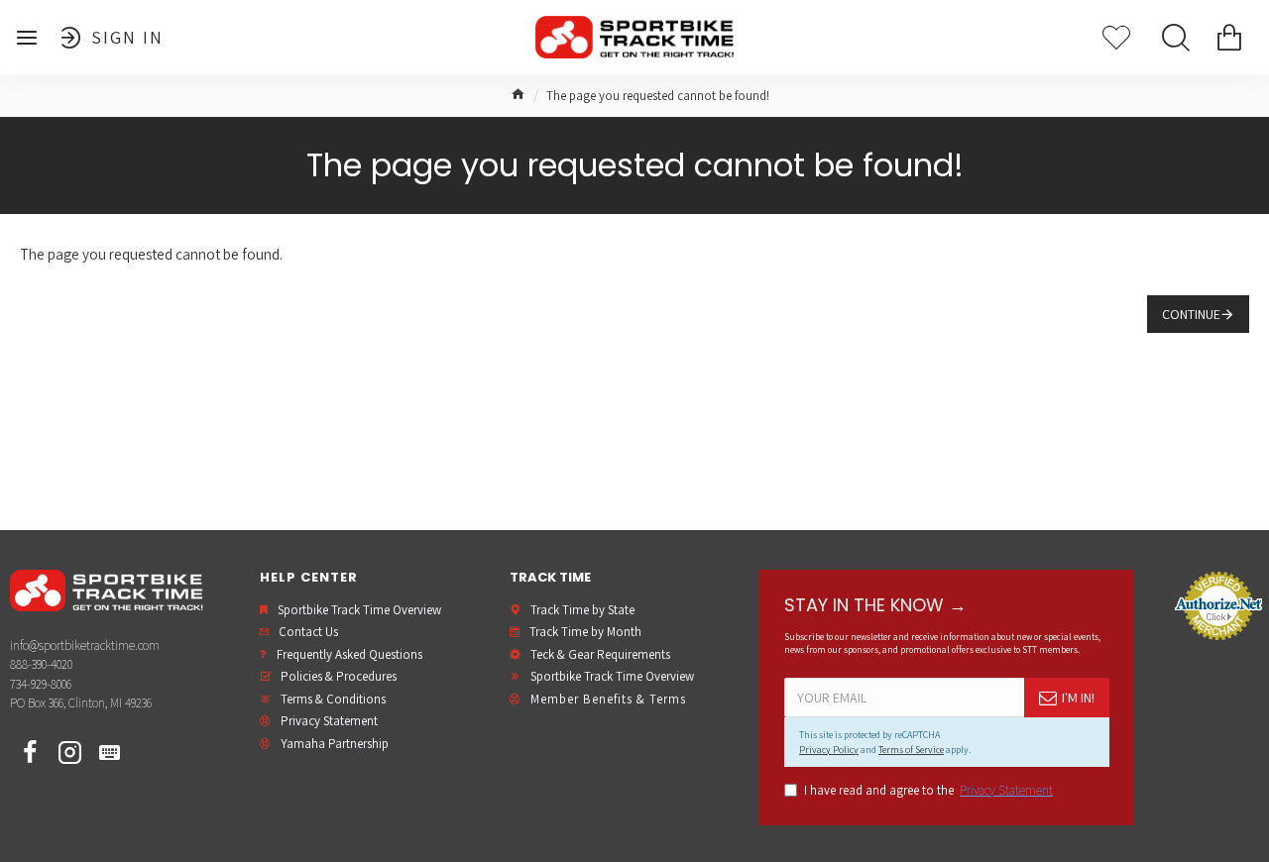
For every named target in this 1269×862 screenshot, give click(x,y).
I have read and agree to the (928, 790)
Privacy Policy (829, 749)
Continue (1191, 314)
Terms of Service (911, 749)
